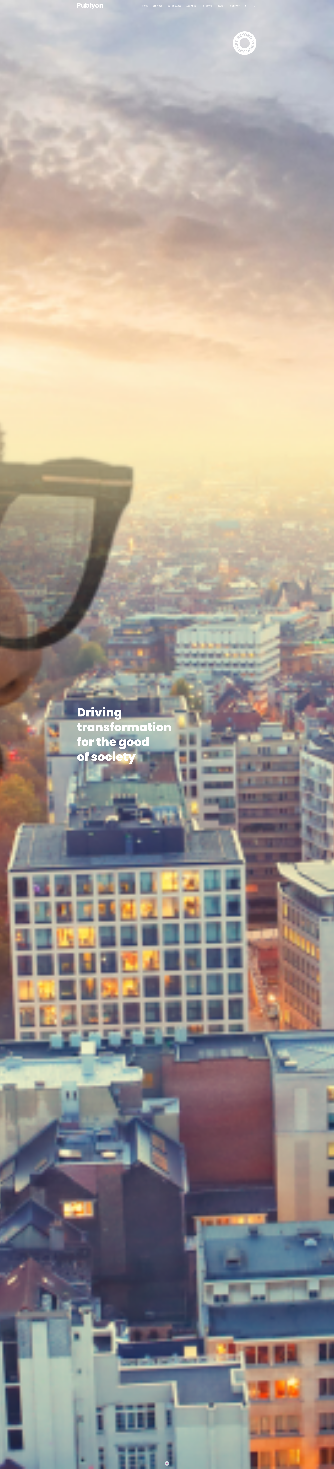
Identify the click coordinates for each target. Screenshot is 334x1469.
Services (157, 6)
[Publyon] (90, 6)
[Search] (253, 6)
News (220, 6)
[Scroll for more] (167, 1463)
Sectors (207, 6)
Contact (235, 6)
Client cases (174, 6)
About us (191, 6)
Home (145, 6)
